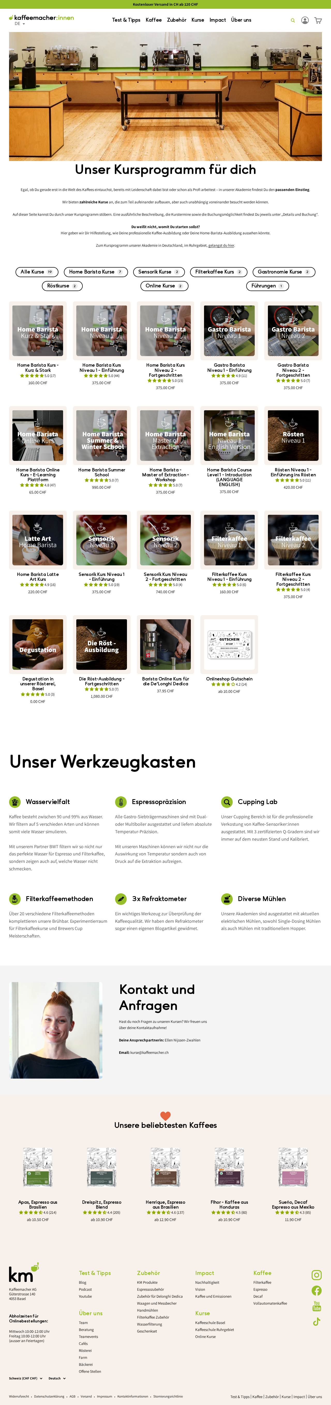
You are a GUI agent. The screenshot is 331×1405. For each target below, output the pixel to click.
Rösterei (85, 1350)
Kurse (197, 20)
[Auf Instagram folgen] (317, 1275)
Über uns (241, 20)
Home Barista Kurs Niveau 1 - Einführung (101, 368)
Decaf (257, 1296)
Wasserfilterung (149, 1324)
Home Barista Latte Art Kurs (38, 577)
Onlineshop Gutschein (229, 679)
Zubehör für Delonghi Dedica (160, 1296)
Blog (82, 1282)
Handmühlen (147, 1310)
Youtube (85, 1296)
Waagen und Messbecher (157, 1303)
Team (83, 1322)
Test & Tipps (126, 20)
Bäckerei (86, 1364)
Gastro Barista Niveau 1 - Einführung (229, 368)
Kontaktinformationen (132, 1396)
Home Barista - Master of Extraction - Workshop (165, 475)
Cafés (83, 1343)
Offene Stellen (90, 1371)
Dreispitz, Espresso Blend (102, 1205)
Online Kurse (205, 1336)
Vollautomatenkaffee (270, 1303)
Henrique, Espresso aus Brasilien (165, 1205)
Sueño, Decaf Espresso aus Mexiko (293, 1205)
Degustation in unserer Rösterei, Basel (38, 684)
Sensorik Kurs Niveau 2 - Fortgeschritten (165, 577)
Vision (200, 1289)
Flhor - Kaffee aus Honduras (229, 1205)
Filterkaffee (262, 1282)
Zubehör (176, 20)
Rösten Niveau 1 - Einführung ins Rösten (293, 472)
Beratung (86, 1329)
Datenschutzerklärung (49, 1396)
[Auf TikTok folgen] (317, 1321)
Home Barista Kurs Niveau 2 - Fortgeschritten (165, 370)
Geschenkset (147, 1331)
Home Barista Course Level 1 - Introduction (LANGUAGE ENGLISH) (229, 477)
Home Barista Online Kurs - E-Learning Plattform (38, 475)
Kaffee (154, 20)
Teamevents (88, 1336)
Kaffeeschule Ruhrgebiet (214, 1329)
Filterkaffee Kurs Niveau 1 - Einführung (229, 577)
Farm (83, 1357)
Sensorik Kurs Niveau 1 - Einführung (102, 577)
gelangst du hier (221, 245)
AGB (73, 1396)
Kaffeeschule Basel (210, 1322)
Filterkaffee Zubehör (153, 1317)
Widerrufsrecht (19, 1396)
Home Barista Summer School (101, 472)
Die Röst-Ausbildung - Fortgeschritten (101, 681)
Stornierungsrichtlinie (168, 1396)
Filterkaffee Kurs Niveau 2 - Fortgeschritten (293, 579)
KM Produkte (147, 1282)
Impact (217, 20)
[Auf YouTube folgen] (317, 1306)
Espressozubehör (150, 1289)
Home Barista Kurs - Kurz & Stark (38, 368)
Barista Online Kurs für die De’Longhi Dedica (165, 681)
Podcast (85, 1289)
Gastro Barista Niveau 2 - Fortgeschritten (293, 370)
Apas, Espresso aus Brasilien (37, 1205)
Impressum (104, 1396)
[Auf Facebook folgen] (317, 1291)
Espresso (260, 1289)
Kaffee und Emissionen (213, 1296)
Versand (86, 1396)
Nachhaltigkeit (207, 1282)
